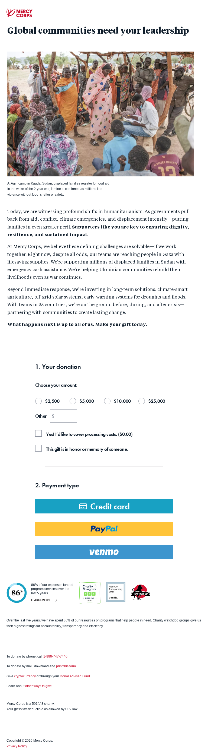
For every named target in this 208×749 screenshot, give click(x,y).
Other (41, 416)
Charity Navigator (89, 593)
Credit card (110, 506)
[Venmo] (104, 552)
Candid (115, 592)
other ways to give (38, 686)
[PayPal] (104, 529)
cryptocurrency (25, 676)
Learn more (40, 600)
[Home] (19, 13)
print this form (66, 666)
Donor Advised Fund (75, 676)
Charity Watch (140, 592)
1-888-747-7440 (55, 656)
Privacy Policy (16, 746)
